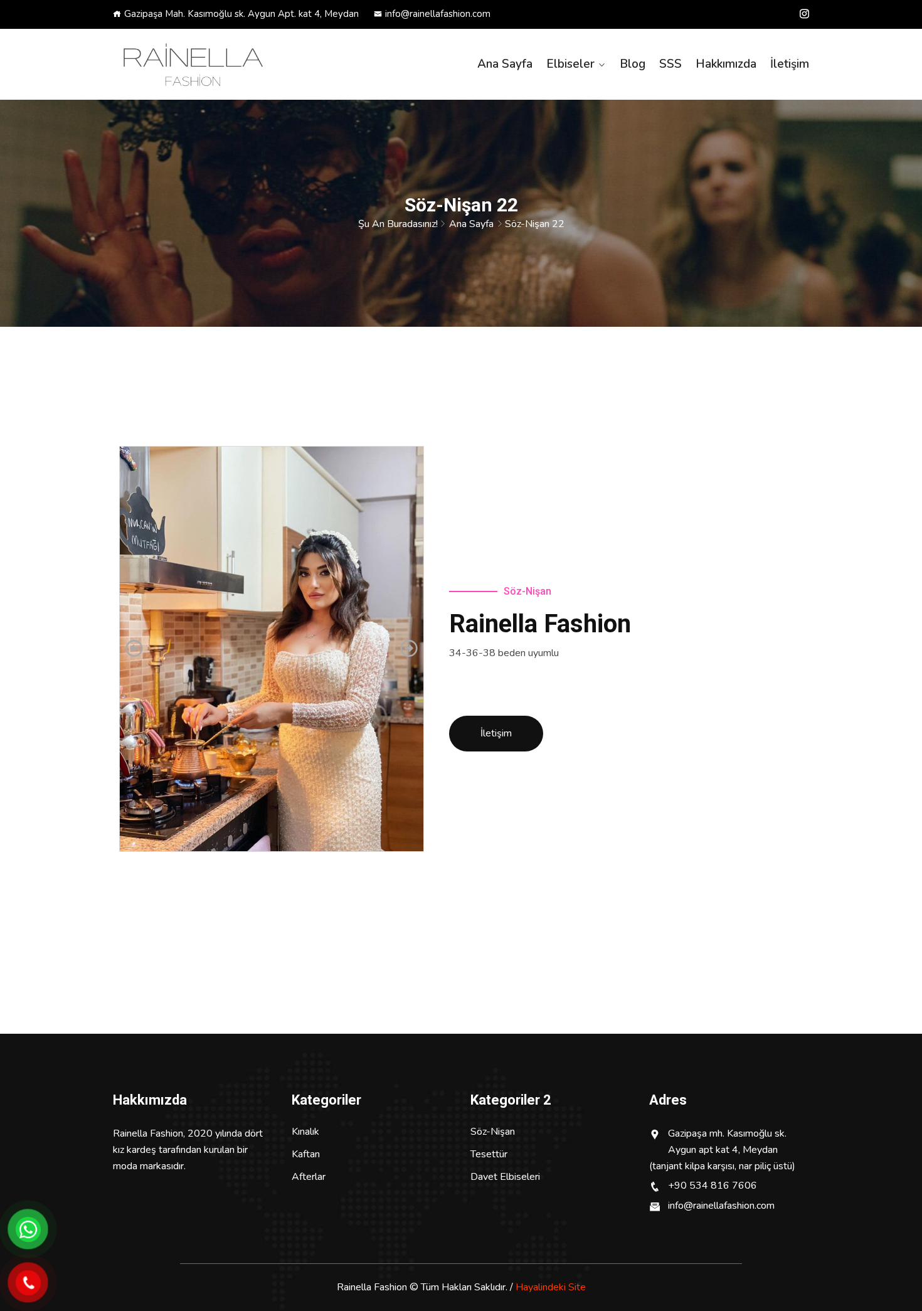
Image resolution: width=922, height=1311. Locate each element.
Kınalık (305, 1131)
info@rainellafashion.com (437, 14)
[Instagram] (804, 13)
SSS (670, 64)
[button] (134, 648)
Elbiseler (570, 64)
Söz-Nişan (492, 1131)
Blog (632, 64)
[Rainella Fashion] (193, 64)
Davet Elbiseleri (505, 1177)
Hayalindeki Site (551, 1287)
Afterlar (309, 1177)
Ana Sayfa (505, 64)
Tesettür (488, 1154)
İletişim (789, 64)
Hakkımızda (726, 64)
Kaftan (306, 1154)
